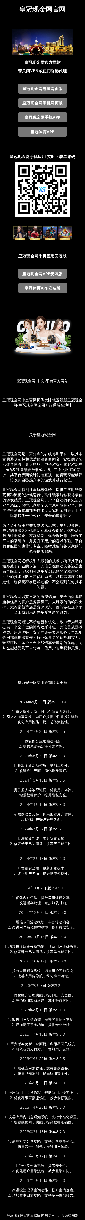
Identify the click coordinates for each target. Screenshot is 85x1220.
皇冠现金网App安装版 (42, 273)
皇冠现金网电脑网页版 (42, 88)
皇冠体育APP (42, 131)
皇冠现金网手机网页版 (42, 102)
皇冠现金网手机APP (43, 117)
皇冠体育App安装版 (43, 288)
